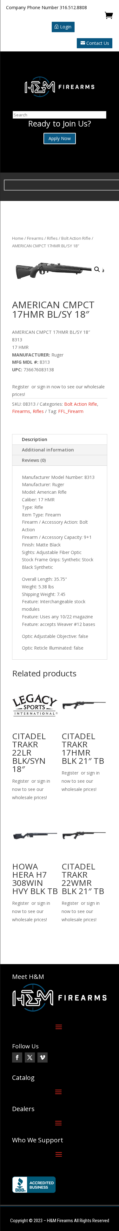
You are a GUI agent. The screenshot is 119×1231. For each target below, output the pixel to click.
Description (34, 439)
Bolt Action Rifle (76, 238)
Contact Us (97, 43)
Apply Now (60, 138)
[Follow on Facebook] (17, 1057)
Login (65, 27)
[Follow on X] (30, 1057)
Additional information (48, 450)
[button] (97, 269)
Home (17, 238)
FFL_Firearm (70, 411)
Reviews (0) (34, 460)
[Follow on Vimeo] (42, 1057)
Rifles (52, 238)
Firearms (35, 238)
